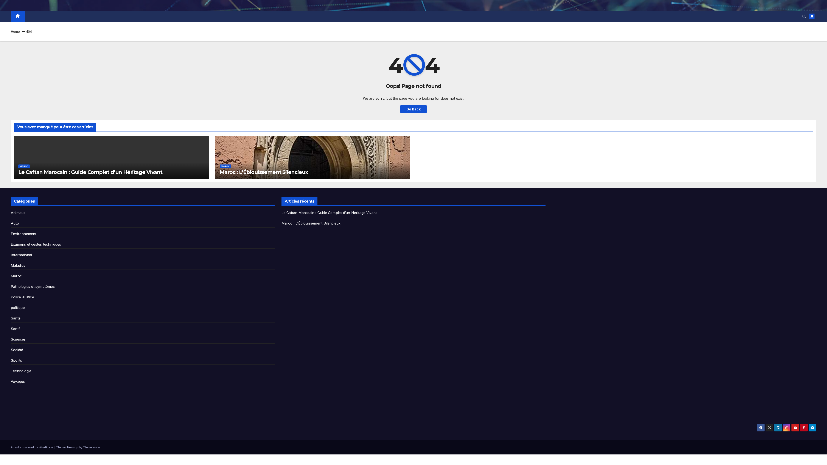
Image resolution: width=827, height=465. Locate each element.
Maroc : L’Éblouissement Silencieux (264, 172)
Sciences (18, 339)
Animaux (18, 213)
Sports (16, 360)
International (21, 255)
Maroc (24, 166)
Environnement (23, 234)
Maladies (18, 265)
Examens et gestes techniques (36, 244)
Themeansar (91, 447)
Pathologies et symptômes (33, 286)
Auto (15, 223)
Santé (15, 318)
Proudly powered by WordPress (32, 447)
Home (15, 31)
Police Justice (22, 297)
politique (18, 307)
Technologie (21, 371)
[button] (804, 16)
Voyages (18, 381)
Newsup (72, 447)
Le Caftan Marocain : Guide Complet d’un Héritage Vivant (90, 172)
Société (17, 350)
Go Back (413, 109)
